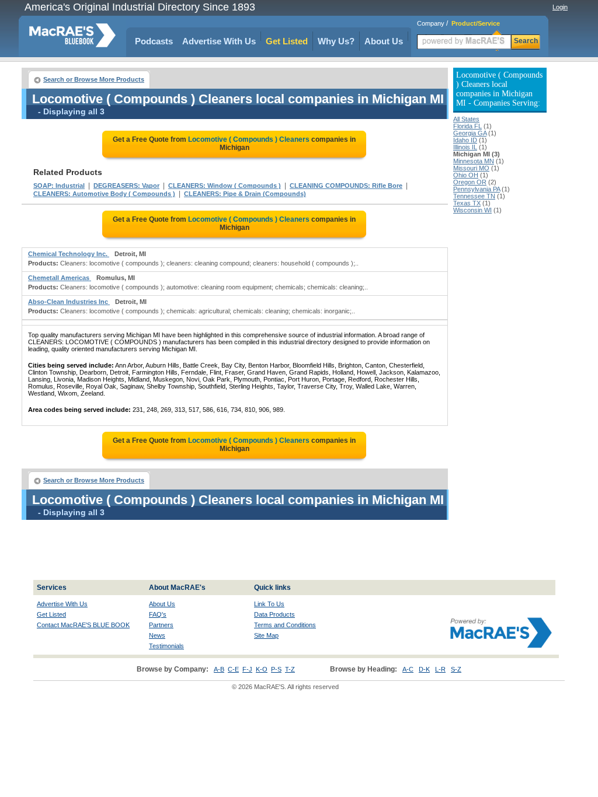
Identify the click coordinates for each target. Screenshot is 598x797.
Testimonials (166, 645)
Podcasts (154, 41)
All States (466, 119)
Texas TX (467, 203)
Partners (161, 624)
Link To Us (269, 603)
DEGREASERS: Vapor (126, 185)
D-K (424, 669)
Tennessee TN (474, 196)
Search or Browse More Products (93, 79)
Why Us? (336, 41)
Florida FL (467, 126)
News (157, 635)
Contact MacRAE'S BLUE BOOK (83, 624)
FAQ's (157, 614)
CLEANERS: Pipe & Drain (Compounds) (245, 193)
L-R (440, 669)
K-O (261, 669)
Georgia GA (469, 133)
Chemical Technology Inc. (68, 253)
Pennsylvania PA (476, 189)
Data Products (274, 614)
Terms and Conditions (285, 624)
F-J (247, 669)
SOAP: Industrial (59, 185)
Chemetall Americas (59, 277)
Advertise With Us (219, 41)
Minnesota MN (473, 161)
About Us (383, 41)
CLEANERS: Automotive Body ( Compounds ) (104, 193)
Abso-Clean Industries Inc (69, 301)
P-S (276, 669)
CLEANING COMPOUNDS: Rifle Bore (346, 185)
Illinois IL (465, 147)
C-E (233, 669)
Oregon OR (469, 182)
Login (560, 7)
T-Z (290, 669)
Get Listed (287, 41)
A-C (407, 669)
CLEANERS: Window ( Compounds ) (224, 185)
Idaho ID (465, 140)
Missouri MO (471, 168)
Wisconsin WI (472, 210)
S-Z (456, 669)
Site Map (266, 635)
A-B (219, 669)
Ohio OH (465, 175)
